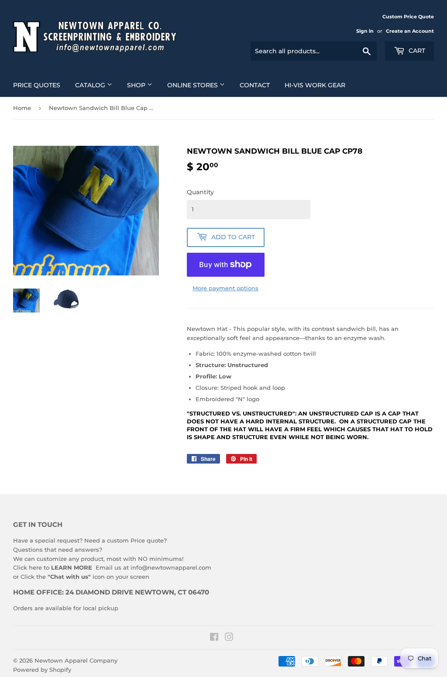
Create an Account (410, 31)
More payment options (225, 288)
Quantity (200, 192)
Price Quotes (36, 85)
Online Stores (193, 85)
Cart (416, 51)
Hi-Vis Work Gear (315, 85)
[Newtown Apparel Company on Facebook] (214, 638)
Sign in (365, 31)
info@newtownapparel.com (171, 567)
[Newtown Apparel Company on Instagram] (229, 638)
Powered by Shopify (42, 669)
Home (22, 107)
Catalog (91, 85)
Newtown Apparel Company (75, 660)
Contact (255, 85)
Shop (137, 85)
